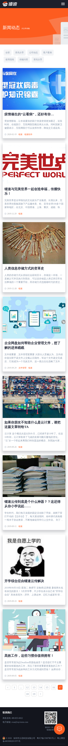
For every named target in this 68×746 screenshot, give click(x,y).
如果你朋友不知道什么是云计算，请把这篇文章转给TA (32, 424)
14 (40, 687)
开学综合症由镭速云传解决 (24, 581)
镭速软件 (28, 134)
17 (60, 687)
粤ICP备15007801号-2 (46, 738)
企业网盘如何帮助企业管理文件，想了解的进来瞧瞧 (32, 345)
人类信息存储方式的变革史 (24, 268)
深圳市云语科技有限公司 (24, 738)
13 (34, 687)
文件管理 (22, 368)
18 (27, 694)
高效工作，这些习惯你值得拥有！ (29, 655)
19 (34, 694)
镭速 (20, 134)
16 (53, 687)
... (21, 687)
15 (47, 687)
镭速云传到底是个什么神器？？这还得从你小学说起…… (32, 504)
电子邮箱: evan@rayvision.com (15, 722)
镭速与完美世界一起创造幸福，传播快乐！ (32, 191)
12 (27, 687)
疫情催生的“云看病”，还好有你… (29, 114)
